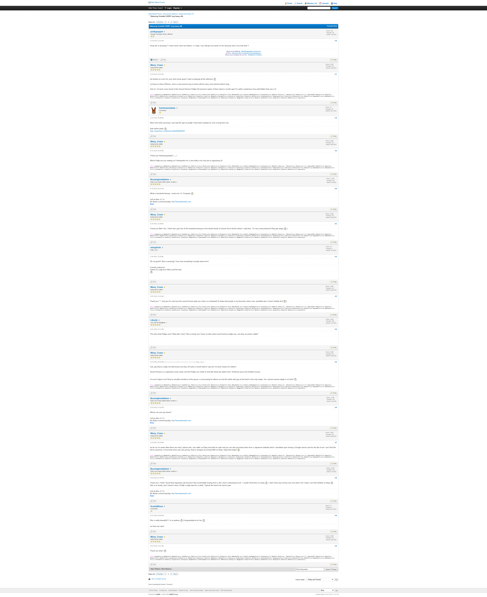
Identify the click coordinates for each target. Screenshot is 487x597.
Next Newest (166, 569)
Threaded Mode (332, 26)
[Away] (164, 65)
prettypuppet (156, 32)
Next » (176, 22)
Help (335, 3)
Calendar (325, 3)
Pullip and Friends (185, 14)
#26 (336, 407)
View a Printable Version (158, 579)
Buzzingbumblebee (159, 179)
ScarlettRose (156, 506)
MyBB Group (173, 594)
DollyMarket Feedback (243, 55)
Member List (312, 3)
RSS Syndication (226, 590)
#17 (336, 74)
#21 (336, 223)
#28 (336, 478)
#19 (336, 150)
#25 (336, 362)
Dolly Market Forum (155, 14)
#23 (336, 296)
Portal (289, 3)
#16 (336, 40)
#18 (336, 118)
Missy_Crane (156, 65)
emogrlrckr (155, 247)
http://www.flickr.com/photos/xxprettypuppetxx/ (246, 53)
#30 (336, 546)
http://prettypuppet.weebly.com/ (251, 51)
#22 (336, 256)
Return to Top (183, 590)
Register (176, 8)
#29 (336, 515)
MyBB (158, 594)
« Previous (159, 22)
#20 (336, 188)
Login (169, 8)
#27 (336, 442)
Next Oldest (155, 569)
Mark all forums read (212, 590)
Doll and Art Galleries (170, 14)
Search (299, 3)
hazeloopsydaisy (167, 108)
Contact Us (163, 590)
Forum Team (153, 590)
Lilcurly (154, 320)
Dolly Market (173, 590)
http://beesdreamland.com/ (181, 202)
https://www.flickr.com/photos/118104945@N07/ (167, 131)
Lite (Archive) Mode (196, 590)
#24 (336, 329)
